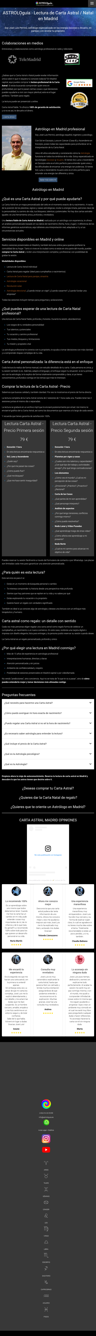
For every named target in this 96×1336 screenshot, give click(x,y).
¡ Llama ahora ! (9, 117)
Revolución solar (14, 286)
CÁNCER (46, 1209)
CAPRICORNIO (46, 1289)
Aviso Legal (42, 1130)
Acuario (60, 160)
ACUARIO (46, 1303)
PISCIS (46, 1317)
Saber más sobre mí (48, 180)
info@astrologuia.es (46, 1117)
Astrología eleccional (16, 290)
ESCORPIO (46, 1262)
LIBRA (46, 1249)
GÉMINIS (46, 1196)
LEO (46, 1223)
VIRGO (46, 1236)
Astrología (85, 153)
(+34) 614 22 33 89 (46, 1113)
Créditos (51, 1130)
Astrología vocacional (17, 281)
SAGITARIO (46, 1276)
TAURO (46, 1183)
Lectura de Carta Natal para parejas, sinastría (27, 276)
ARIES (46, 1170)
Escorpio (51, 160)
